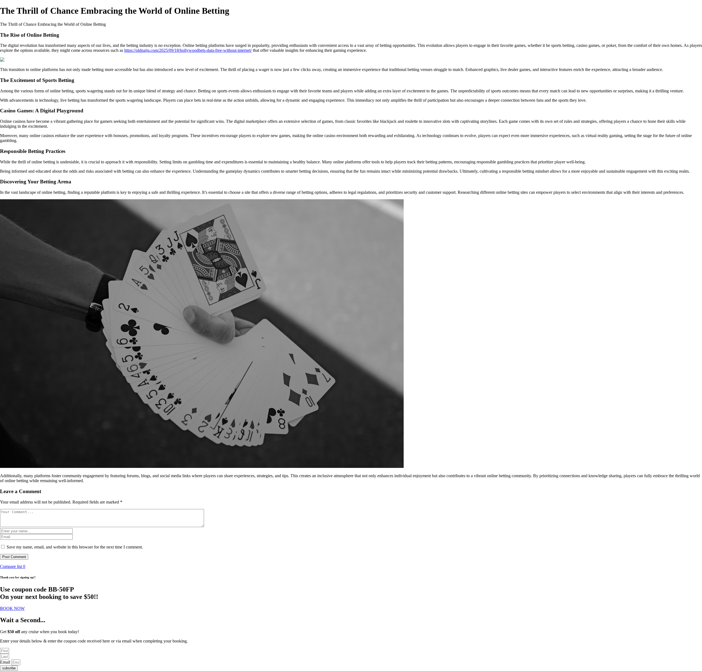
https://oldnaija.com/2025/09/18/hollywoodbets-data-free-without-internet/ (188, 50)
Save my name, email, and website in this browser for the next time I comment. (75, 547)
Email (5, 662)
